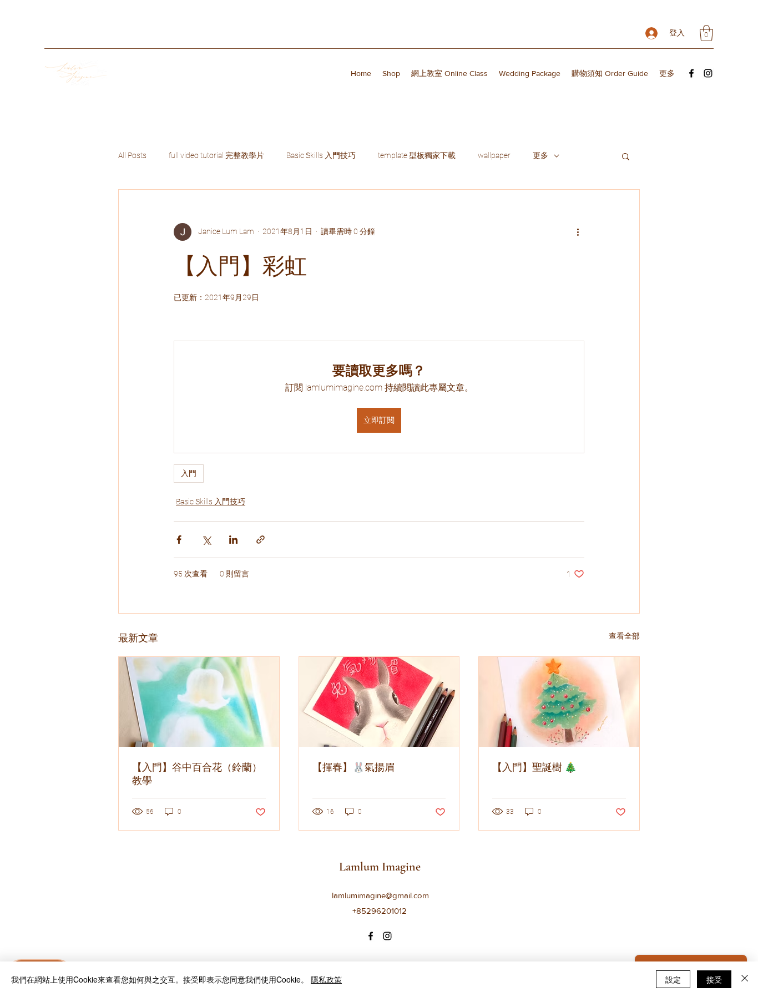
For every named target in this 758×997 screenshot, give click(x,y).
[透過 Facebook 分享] (179, 539)
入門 (188, 473)
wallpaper (494, 155)
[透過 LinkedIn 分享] (233, 539)
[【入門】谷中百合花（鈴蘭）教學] (199, 702)
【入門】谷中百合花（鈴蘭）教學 (197, 774)
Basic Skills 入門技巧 (321, 155)
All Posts (132, 155)
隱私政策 (326, 979)
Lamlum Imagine (380, 866)
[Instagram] (708, 73)
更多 (540, 155)
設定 (673, 979)
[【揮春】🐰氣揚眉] (379, 702)
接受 (714, 979)
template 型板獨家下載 (417, 155)
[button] (706, 33)
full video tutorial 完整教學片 (216, 155)
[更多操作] (577, 232)
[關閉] (744, 979)
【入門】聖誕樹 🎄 (534, 767)
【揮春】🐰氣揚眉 (353, 767)
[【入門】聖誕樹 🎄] (559, 702)
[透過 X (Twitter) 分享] (206, 539)
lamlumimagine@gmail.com (380, 895)
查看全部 (624, 635)
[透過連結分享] (260, 539)
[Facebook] (691, 73)
